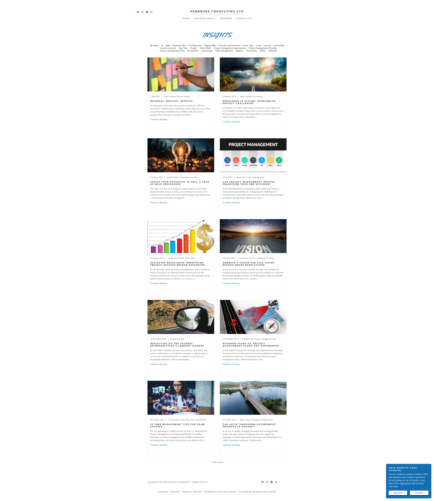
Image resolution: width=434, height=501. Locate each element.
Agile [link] (168, 45)
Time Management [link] (224, 50)
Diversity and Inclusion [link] (229, 45)
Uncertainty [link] (251, 50)
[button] (205, 18)
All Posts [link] (154, 45)
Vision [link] (263, 50)
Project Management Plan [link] (172, 50)
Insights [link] (226, 18)
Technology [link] (206, 50)
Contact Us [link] (244, 18)
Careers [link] (163, 492)
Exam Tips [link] (248, 45)
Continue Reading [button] (158, 119)
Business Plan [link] (179, 45)
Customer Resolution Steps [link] (257, 492)
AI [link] (162, 45)
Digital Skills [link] (210, 45)
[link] (138, 12)
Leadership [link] (279, 45)
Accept (419, 493)
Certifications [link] (195, 45)
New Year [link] (183, 48)
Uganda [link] (239, 50)
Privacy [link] (175, 492)
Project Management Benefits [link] (262, 48)
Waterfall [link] (272, 50)
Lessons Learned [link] (168, 48)
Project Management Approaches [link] (230, 48)
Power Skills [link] (205, 48)
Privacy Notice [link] (192, 492)
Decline (398, 493)
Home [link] (186, 18)
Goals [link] (258, 45)
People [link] (193, 48)
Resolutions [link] (192, 50)
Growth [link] (267, 45)
